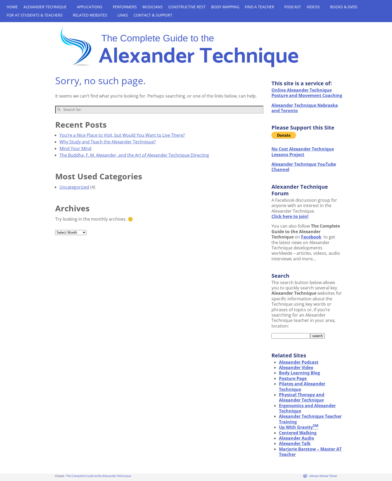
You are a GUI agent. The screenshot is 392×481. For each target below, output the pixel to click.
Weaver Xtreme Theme (323, 476)
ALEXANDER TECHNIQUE (45, 6)
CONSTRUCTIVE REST (187, 6)
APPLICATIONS (89, 6)
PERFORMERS (125, 6)
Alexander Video (296, 367)
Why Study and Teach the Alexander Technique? (107, 142)
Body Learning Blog (299, 373)
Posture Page (293, 378)
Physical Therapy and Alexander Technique (301, 397)
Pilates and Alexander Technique (302, 386)
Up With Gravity (298, 427)
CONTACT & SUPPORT (153, 15)
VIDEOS (313, 6)
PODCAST (292, 6)
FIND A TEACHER (259, 6)
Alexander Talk (295, 443)
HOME (12, 6)
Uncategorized (74, 187)
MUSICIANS (152, 6)
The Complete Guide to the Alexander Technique (98, 476)
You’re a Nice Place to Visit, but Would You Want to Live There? (122, 135)
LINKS (123, 15)
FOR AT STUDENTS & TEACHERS (35, 15)
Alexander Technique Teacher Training (310, 419)
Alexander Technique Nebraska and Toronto (304, 108)
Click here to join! (290, 216)
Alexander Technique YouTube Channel (303, 166)
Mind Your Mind (75, 148)
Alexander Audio (296, 438)
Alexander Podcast (298, 362)
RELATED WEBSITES (90, 15)
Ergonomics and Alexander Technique (307, 408)
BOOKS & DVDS (343, 6)
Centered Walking (298, 433)
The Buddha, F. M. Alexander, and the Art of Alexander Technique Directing (134, 155)
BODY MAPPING (225, 6)
